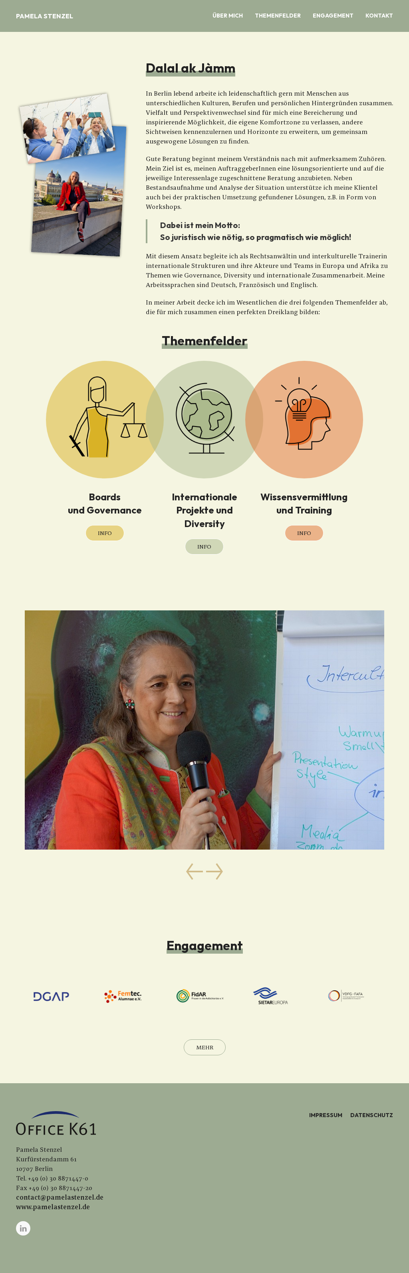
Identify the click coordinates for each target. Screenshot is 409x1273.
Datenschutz (371, 1115)
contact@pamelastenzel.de (59, 1197)
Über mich (227, 15)
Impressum (325, 1115)
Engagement (333, 15)
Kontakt (379, 15)
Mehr (204, 1047)
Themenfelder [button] (278, 15)
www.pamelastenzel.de (53, 1207)
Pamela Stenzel (44, 16)
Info (105, 533)
